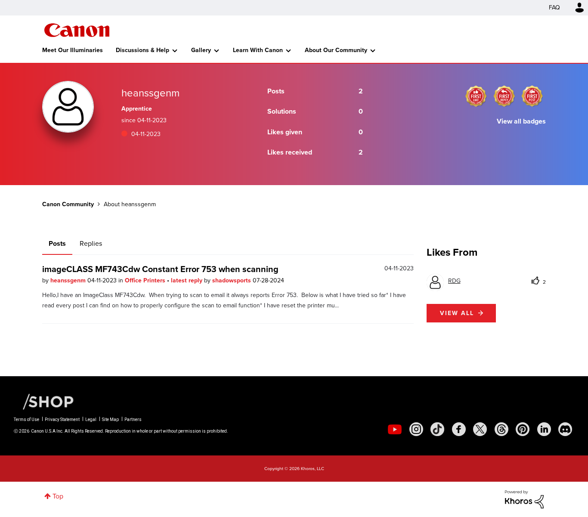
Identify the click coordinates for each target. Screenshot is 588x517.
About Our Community (336, 50)
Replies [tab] (91, 243)
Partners (133, 419)
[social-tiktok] (437, 429)
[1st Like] (476, 96)
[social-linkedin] (544, 429)
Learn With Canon (258, 50)
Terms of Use (26, 419)
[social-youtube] (395, 429)
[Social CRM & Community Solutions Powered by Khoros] (524, 499)
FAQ (554, 7)
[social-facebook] (459, 429)
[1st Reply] (504, 96)
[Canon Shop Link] (44, 401)
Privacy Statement (62, 419)
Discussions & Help (142, 50)
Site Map (110, 419)
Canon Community (76, 30)
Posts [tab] (57, 243)
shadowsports (232, 280)
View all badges (521, 121)
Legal (90, 419)
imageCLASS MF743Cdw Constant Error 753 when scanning (160, 269)
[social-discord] (565, 429)
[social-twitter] (480, 429)
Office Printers (146, 280)
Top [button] (58, 496)
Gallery (201, 50)
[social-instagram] (416, 429)
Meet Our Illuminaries (72, 50)
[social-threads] (501, 429)
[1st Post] (532, 96)
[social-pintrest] (522, 429)
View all (457, 313)
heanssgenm (68, 280)
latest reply (187, 280)
